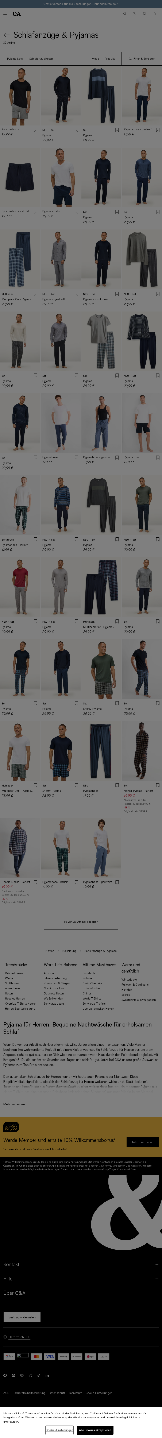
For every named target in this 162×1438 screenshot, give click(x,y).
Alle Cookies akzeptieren (95, 1430)
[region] (81, 1422)
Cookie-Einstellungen (59, 1430)
